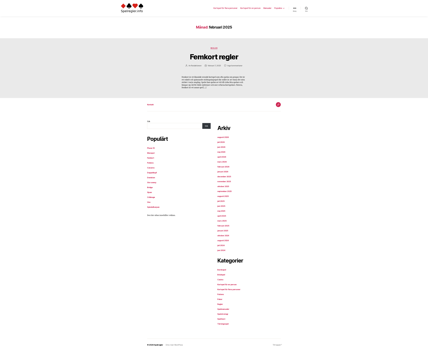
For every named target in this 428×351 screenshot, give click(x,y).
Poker (219, 299)
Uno (148, 202)
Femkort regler (214, 56)
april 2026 (221, 157)
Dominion (151, 177)
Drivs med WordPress (174, 345)
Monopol (150, 153)
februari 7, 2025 (214, 65)
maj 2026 (221, 152)
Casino (220, 279)
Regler (214, 48)
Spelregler (158, 345)
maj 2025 (221, 211)
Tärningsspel (223, 324)
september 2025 (224, 191)
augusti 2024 (223, 240)
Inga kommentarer (234, 65)
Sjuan (149, 192)
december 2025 (224, 176)
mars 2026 (222, 162)
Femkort (150, 158)
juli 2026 (221, 142)
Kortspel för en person (250, 8)
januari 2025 (222, 231)
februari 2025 (223, 226)
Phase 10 (151, 148)
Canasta (150, 168)
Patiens (150, 163)
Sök (148, 121)
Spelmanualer (223, 309)
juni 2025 (221, 206)
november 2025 (224, 181)
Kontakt (150, 104)
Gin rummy (151, 182)
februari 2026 (223, 167)
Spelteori (221, 319)
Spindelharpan (153, 207)
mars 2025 (222, 221)
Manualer (267, 8)
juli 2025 (221, 201)
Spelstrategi (222, 314)
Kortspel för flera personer (225, 8)
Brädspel (221, 275)
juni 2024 (221, 250)
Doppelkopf (152, 173)
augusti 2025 (223, 196)
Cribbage (151, 197)
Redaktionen (196, 65)
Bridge (150, 187)
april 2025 (221, 216)
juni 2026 (221, 147)
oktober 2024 (223, 235)
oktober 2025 (223, 186)
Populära (278, 8)
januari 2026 (222, 172)
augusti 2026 (223, 137)
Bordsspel (221, 270)
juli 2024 (221, 245)
